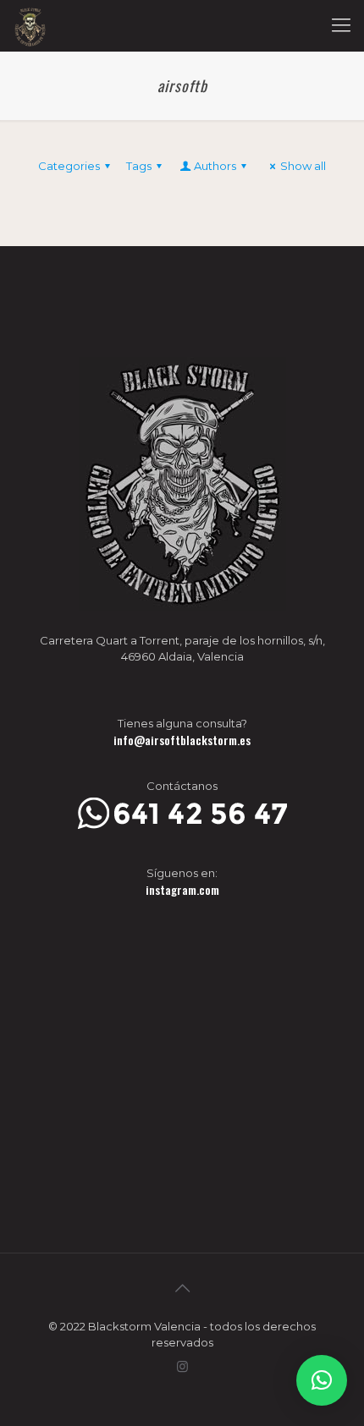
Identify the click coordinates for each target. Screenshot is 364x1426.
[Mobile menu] (341, 25)
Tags (139, 166)
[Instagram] (182, 1366)
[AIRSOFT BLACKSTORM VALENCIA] (30, 25)
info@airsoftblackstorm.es (182, 740)
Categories (69, 166)
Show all (303, 166)
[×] (321, 1380)
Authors (215, 166)
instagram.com (182, 889)
